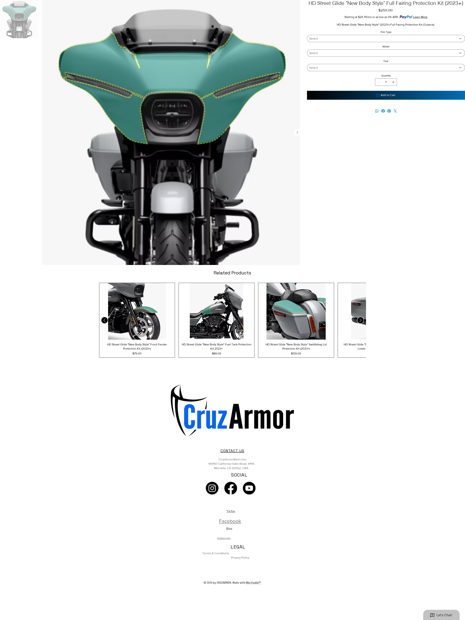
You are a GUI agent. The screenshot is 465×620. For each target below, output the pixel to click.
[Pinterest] (389, 111)
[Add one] (393, 82)
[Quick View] (137, 311)
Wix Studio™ (253, 582)
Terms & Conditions (215, 553)
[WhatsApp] (377, 111)
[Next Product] (360, 320)
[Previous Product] (104, 320)
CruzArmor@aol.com (232, 459)
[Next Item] (297, 132)
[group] (232, 320)
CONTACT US (232, 450)
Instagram (224, 538)
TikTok (231, 511)
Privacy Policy (240, 557)
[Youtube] (249, 488)
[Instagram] (212, 488)
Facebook (230, 521)
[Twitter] (395, 111)
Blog (229, 528)
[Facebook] (383, 111)
